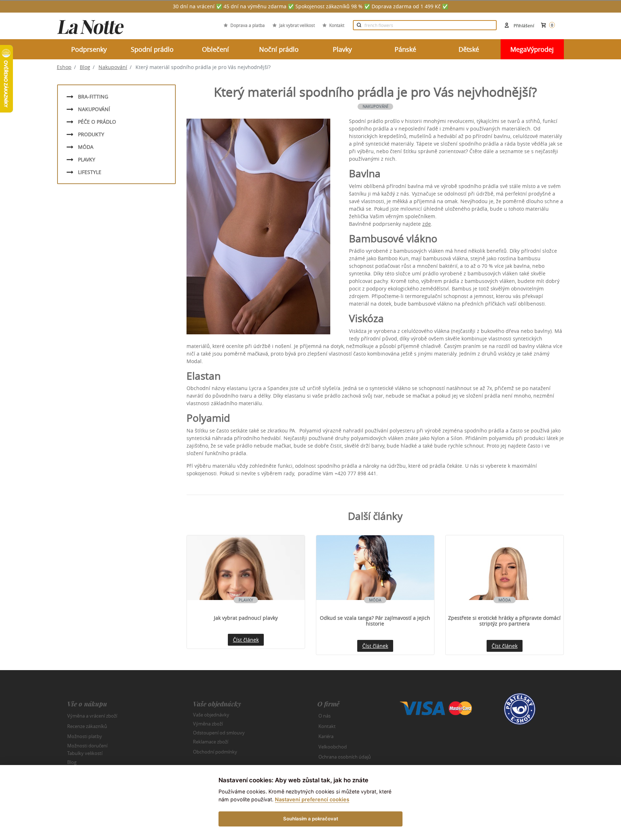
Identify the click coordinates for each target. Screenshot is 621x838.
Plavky (86, 159)
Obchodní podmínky (215, 751)
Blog (85, 67)
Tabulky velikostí (84, 753)
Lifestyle (89, 172)
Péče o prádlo (97, 121)
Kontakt (336, 25)
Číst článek (246, 639)
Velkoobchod (332, 746)
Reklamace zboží (210, 741)
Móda (85, 146)
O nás (324, 716)
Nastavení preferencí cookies (312, 799)
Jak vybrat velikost (297, 25)
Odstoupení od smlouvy (219, 732)
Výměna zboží (208, 723)
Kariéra (326, 736)
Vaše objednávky (211, 714)
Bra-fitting (93, 96)
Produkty (91, 134)
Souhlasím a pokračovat (310, 818)
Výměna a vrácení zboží (92, 716)
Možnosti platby (84, 736)
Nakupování (112, 67)
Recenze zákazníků (87, 726)
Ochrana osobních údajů (344, 757)
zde (426, 223)
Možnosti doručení (87, 745)
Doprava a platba (247, 25)
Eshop (64, 67)
